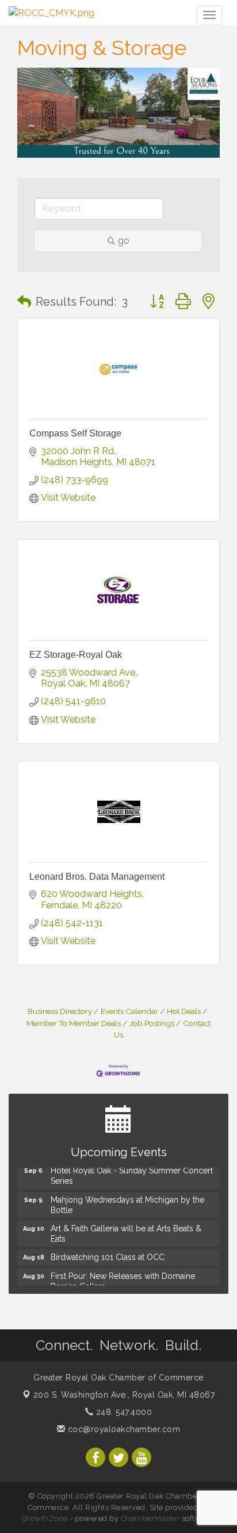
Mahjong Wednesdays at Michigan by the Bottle (127, 1203)
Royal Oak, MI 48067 (124, 1394)
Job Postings (151, 1023)
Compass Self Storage (75, 433)
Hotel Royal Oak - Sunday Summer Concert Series (132, 1174)
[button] (24, 301)
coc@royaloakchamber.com (122, 1429)
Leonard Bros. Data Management (97, 876)
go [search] (123, 240)
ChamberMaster (150, 1518)
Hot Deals (184, 1011)
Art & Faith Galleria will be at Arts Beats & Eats (126, 1232)
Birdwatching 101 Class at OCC (108, 1255)
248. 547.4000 (122, 1412)
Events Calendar (129, 1011)
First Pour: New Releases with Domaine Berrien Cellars (123, 1279)
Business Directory (60, 1011)
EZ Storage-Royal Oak (75, 655)
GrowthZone (45, 1518)
